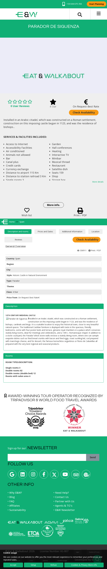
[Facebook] (43, 475)
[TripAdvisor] (75, 475)
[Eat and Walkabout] (25, 522)
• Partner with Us (64, 501)
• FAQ (11, 501)
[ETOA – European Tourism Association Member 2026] (33, 534)
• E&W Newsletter (64, 510)
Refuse (53, 565)
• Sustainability (17, 510)
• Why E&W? (15, 492)
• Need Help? (61, 492)
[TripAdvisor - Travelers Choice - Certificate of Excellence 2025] (60, 530)
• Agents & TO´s (63, 505)
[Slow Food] (86, 475)
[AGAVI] (51, 522)
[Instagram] (33, 475)
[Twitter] (54, 475)
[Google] (12, 475)
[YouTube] (65, 475)
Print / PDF (95, 250)
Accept (13, 565)
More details (98, 181)
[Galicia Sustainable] (81, 521)
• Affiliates (14, 505)
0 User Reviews (20, 106)
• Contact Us (61, 497)
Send (93, 457)
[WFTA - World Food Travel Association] (17, 534)
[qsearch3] (80, 14)
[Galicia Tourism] (66, 521)
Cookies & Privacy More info (84, 565)
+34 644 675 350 (74, 4)
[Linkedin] (22, 475)
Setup (33, 565)
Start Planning (96, 4)
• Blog (11, 497)
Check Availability (84, 112)
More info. (53, 205)
